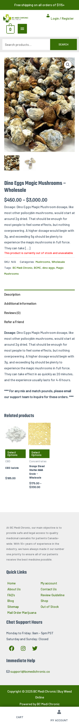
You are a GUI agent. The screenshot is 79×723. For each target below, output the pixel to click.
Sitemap (13, 606)
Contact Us (49, 589)
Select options (12, 453)
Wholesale (58, 261)
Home (11, 583)
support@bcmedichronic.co (30, 671)
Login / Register (62, 18)
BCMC (37, 267)
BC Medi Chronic (22, 267)
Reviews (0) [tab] (12, 313)
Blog (10, 601)
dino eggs (48, 267)
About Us (14, 589)
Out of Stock (50, 606)
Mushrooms (43, 261)
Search (63, 44)
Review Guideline (52, 595)
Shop (44, 601)
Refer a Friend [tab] (14, 322)
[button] (68, 64)
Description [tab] (12, 294)
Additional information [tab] (20, 303)
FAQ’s (11, 595)
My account (49, 583)
